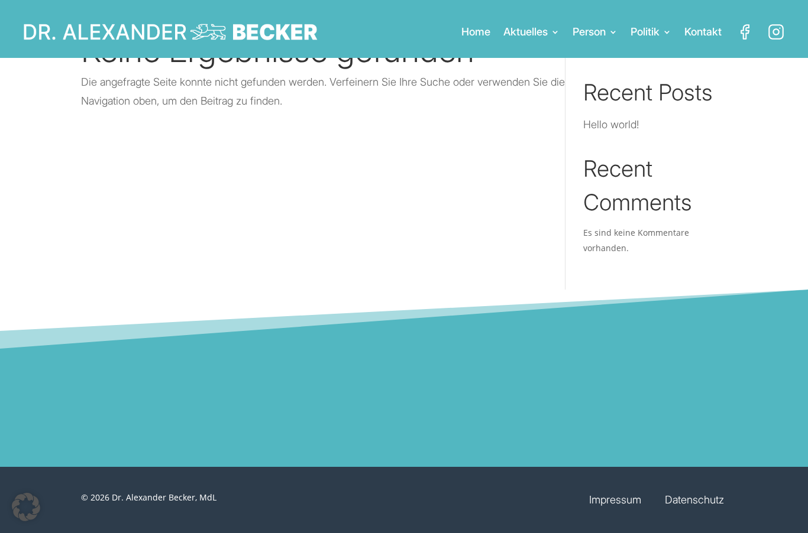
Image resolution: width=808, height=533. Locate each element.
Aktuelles (525, 31)
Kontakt (703, 31)
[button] (26, 507)
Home (475, 31)
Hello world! (611, 124)
